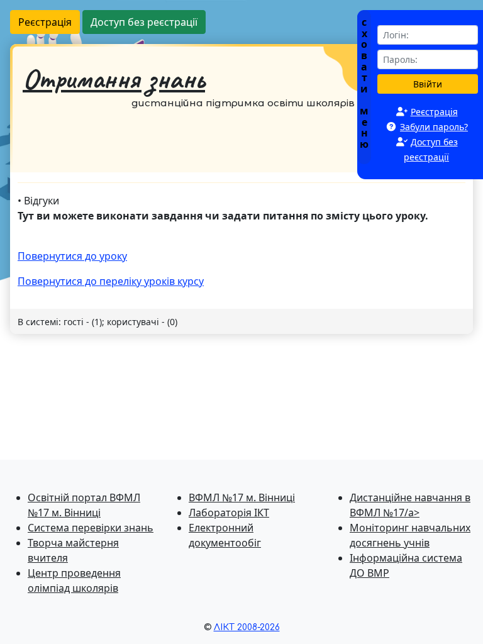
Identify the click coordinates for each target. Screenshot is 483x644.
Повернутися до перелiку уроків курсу (111, 281)
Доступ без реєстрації (144, 22)
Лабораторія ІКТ (229, 512)
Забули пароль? (434, 127)
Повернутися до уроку (72, 256)
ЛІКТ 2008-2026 (247, 627)
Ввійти (427, 84)
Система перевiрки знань (90, 528)
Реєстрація (45, 22)
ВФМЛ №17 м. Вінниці (242, 497)
